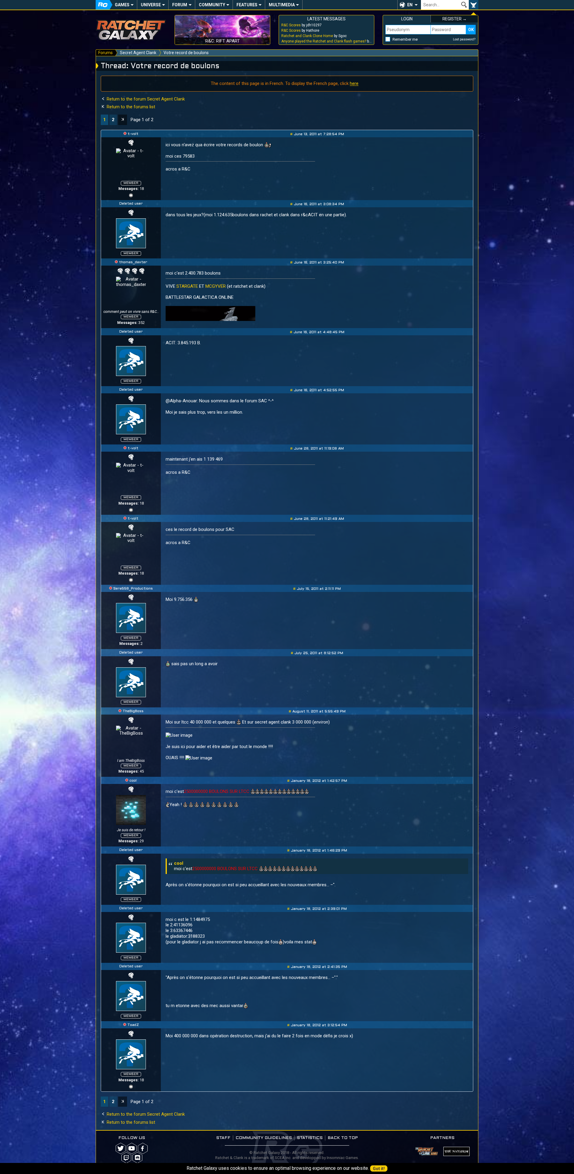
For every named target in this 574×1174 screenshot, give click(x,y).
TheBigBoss (133, 711)
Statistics (310, 1138)
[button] (409, 5)
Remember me (405, 39)
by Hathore (300, 30)
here (354, 83)
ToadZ (133, 1025)
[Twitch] (126, 1158)
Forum (179, 4)
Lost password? (464, 39)
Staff (223, 1138)
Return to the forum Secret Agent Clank (145, 99)
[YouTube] (131, 194)
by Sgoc (314, 36)
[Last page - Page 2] (122, 120)
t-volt (133, 134)
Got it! (379, 1168)
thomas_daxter (133, 262)
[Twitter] (121, 1148)
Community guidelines (264, 1138)
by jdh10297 (301, 25)
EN (410, 4)
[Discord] (137, 1158)
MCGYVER (215, 286)
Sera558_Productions (133, 588)
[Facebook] (143, 1148)
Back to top (343, 1138)
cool (133, 780)
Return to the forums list (130, 106)
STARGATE (187, 286)
